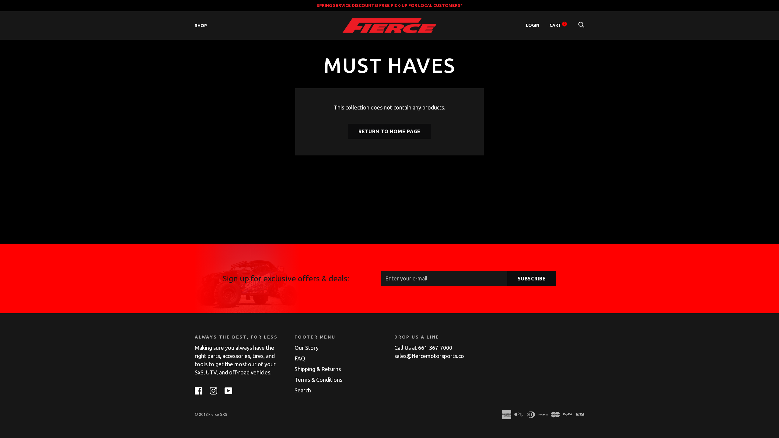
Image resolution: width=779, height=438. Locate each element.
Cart (557, 25)
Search (303, 390)
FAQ (300, 358)
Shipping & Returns (318, 369)
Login (532, 25)
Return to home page (389, 131)
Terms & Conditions (318, 380)
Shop (201, 25)
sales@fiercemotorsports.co (429, 356)
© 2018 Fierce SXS (211, 414)
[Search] (581, 25)
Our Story (307, 348)
